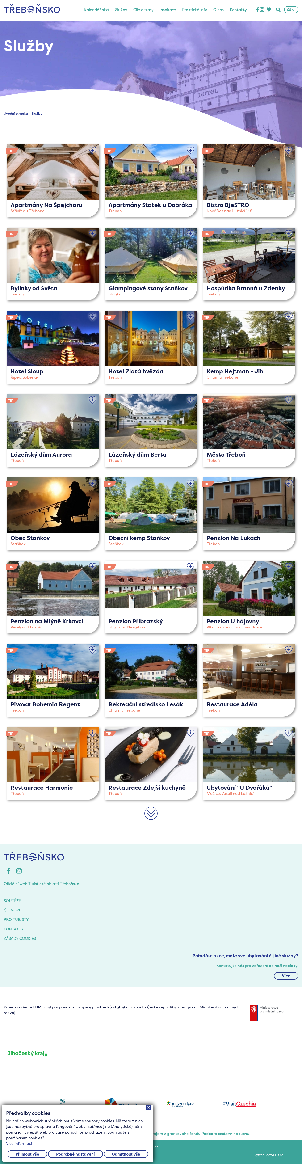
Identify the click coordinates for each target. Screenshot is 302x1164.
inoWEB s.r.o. (275, 1155)
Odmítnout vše (126, 1154)
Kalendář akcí (96, 10)
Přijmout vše (27, 1154)
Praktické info (194, 10)
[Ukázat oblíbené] (268, 9)
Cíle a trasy (143, 10)
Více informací (19, 1143)
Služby (121, 10)
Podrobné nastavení (75, 1154)
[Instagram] (262, 9)
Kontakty (238, 10)
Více (286, 975)
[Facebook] (257, 9)
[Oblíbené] (92, 150)
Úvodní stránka (16, 113)
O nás (218, 10)
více (53, 180)
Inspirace (167, 10)
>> (151, 819)
